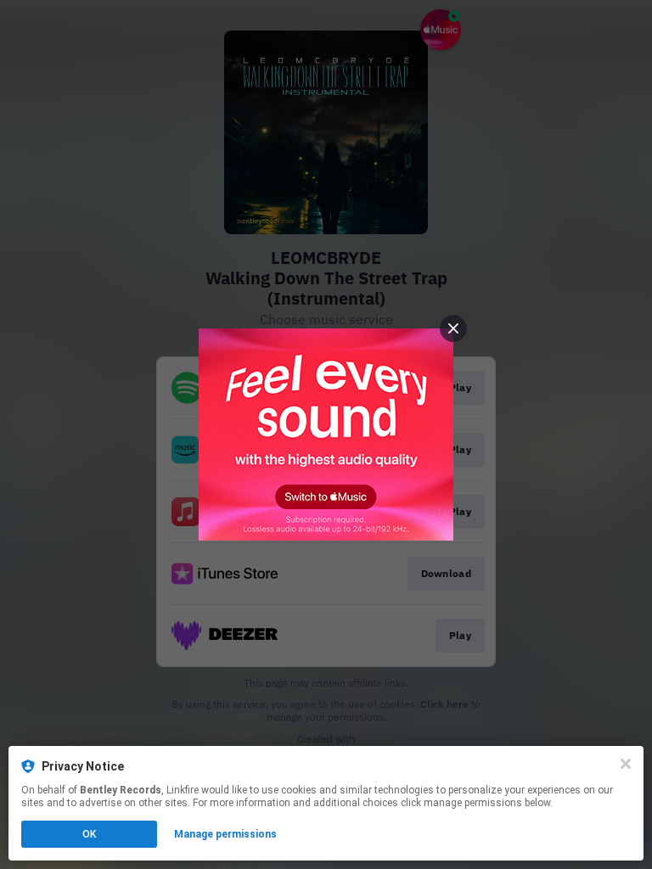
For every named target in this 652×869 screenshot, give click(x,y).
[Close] (625, 763)
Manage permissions (225, 834)
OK (89, 834)
